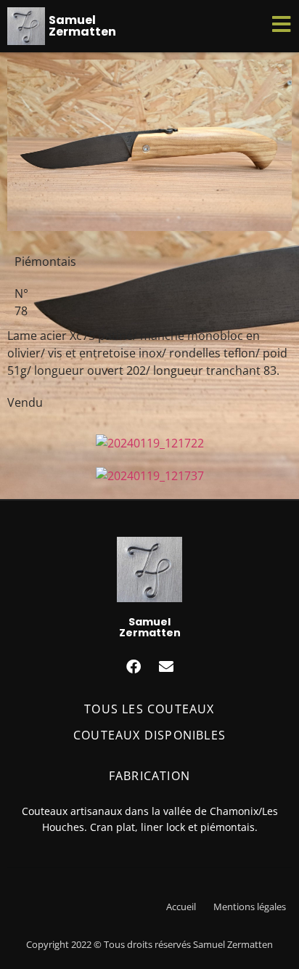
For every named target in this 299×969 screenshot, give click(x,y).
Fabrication (149, 776)
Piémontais (45, 261)
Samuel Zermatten (82, 26)
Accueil (181, 906)
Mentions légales (249, 906)
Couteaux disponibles (149, 735)
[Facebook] (133, 666)
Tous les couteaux (149, 709)
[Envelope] (166, 666)
